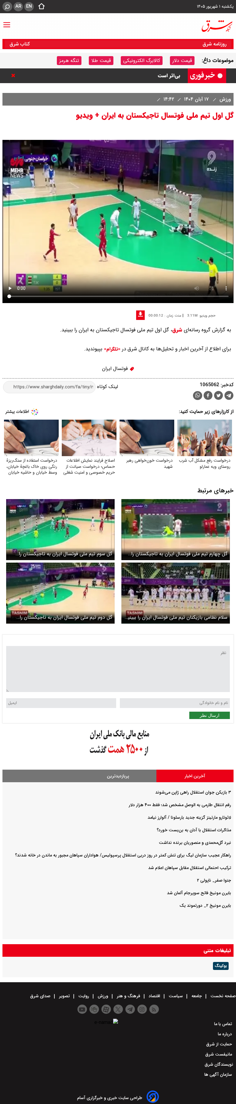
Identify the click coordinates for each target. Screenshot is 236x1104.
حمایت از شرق (219, 1044)
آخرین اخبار (195, 776)
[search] (7, 6)
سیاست (175, 996)
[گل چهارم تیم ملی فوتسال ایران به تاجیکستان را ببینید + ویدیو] (175, 529)
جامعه (196, 996)
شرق (177, 330)
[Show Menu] (6, 21)
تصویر (64, 996)
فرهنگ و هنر (128, 996)
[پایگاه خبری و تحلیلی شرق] (217, 26)
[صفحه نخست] (39, 6)
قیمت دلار (182, 60)
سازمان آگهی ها (218, 1074)
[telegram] (229, 396)
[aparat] (106, 1009)
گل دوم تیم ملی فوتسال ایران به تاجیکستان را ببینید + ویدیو (66, 617)
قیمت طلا (101, 60)
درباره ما (225, 1034)
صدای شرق (41, 996)
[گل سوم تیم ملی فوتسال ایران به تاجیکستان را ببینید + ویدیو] (60, 529)
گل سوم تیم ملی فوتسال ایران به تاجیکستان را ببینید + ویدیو (65, 554)
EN (29, 6)
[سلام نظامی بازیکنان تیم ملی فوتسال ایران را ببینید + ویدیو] (175, 593)
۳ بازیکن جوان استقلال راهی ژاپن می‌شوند (193, 792)
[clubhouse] (94, 1009)
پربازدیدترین (118, 776)
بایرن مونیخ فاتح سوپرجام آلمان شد (199, 893)
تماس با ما (223, 1024)
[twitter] (218, 396)
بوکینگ (221, 966)
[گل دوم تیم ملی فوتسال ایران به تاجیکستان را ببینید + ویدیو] (60, 593)
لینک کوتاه (107, 387)
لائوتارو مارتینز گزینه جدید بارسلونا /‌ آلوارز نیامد (189, 817)
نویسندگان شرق (219, 1064)
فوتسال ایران (115, 368)
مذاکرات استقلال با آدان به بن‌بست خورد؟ (194, 830)
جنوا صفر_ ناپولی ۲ (214, 880)
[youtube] (82, 1009)
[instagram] (142, 1009)
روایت (83, 996)
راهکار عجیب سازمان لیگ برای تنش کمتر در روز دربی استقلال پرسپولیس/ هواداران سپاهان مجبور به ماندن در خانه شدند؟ (123, 855)
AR (18, 6)
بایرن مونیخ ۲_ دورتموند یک (205, 905)
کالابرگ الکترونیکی (141, 60)
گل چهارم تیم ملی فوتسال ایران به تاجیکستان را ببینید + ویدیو (179, 554)
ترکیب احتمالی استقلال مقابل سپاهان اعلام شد (189, 867)
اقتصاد (154, 996)
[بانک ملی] (118, 756)
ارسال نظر (209, 715)
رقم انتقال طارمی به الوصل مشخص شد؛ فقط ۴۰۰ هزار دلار (180, 805)
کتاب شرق (20, 44)
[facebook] (208, 396)
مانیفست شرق (219, 1054)
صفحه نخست (222, 996)
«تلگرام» (111, 349)
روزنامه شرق (214, 44)
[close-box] (15, 75)
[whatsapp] (197, 395)
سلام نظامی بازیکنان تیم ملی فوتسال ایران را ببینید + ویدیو (176, 617)
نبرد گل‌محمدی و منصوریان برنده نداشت (195, 842)
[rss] (154, 1009)
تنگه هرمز (69, 60)
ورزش (224, 99)
